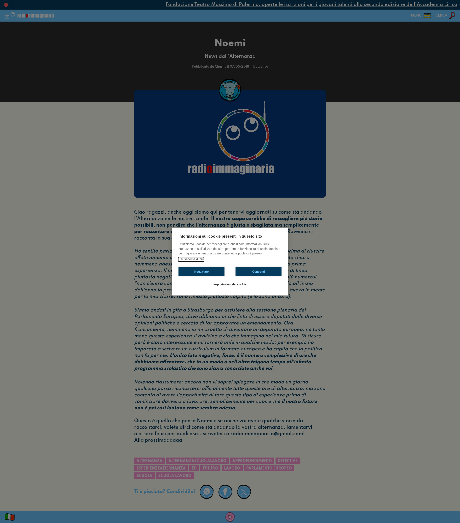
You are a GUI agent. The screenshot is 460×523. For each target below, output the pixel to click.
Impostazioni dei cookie (230, 284)
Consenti (258, 271)
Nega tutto (201, 271)
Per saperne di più (191, 259)
